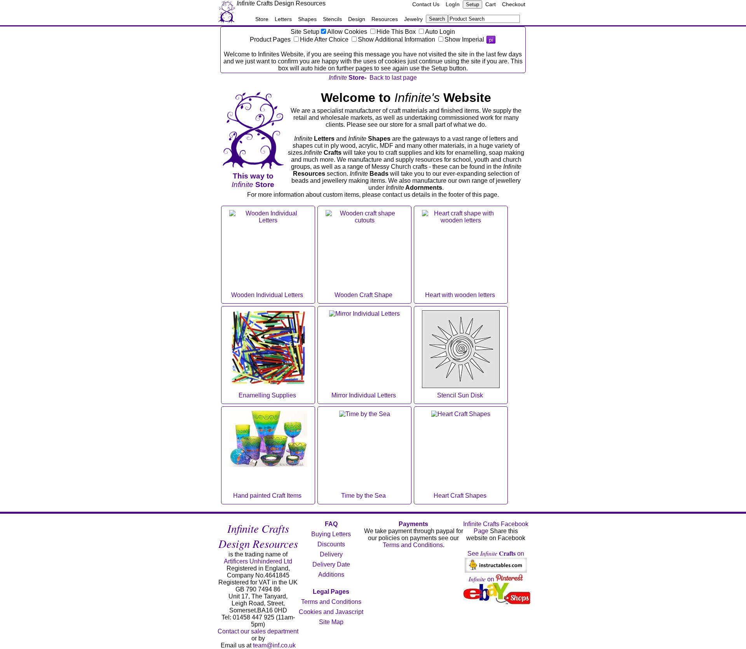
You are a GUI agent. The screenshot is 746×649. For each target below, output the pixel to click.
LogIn (453, 4)
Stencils (332, 19)
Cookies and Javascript (331, 612)
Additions (331, 574)
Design (356, 19)
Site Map (331, 622)
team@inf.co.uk (274, 645)
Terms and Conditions (331, 601)
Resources (384, 19)
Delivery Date (331, 564)
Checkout (513, 4)
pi (491, 40)
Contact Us (425, 4)
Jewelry (413, 19)
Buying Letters (331, 534)
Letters (283, 19)
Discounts (331, 544)
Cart (490, 4)
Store (261, 19)
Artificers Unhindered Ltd (258, 561)
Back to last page (393, 77)
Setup (472, 4)
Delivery (331, 554)
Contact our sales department (258, 631)
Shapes (307, 19)
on (482, 579)
